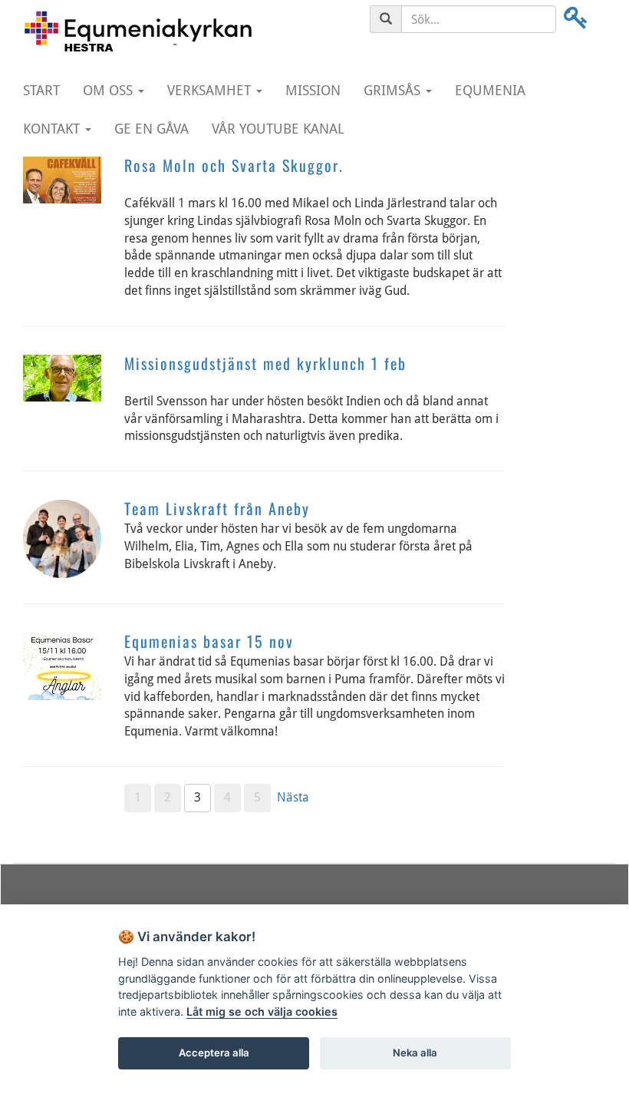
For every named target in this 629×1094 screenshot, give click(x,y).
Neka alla (415, 1052)
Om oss (110, 90)
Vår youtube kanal (278, 129)
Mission (313, 90)
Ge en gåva (151, 129)
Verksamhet (211, 90)
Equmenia (490, 90)
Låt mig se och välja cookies (262, 1011)
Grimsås (394, 90)
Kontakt (53, 129)
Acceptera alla (214, 1052)
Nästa (293, 797)
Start (41, 90)
